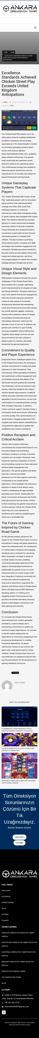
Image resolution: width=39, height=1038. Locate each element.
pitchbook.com (8, 477)
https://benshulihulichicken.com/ (15, 154)
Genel (12, 105)
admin (5, 102)
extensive (28, 386)
